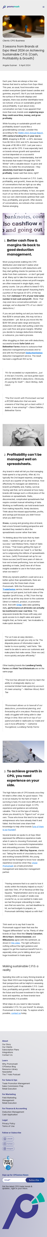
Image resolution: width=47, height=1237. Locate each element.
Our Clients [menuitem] (7, 1047)
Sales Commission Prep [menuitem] (12, 1086)
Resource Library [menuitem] (10, 1069)
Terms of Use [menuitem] (8, 1126)
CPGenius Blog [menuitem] (9, 1066)
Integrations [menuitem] (7, 1052)
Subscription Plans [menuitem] (10, 1049)
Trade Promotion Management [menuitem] (16, 1083)
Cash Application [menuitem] (10, 1114)
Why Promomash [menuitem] (10, 1064)
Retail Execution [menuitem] (9, 1089)
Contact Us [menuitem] (7, 1055)
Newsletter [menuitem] (7, 1072)
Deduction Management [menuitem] (13, 1112)
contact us (16, 1013)
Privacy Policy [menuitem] (8, 1123)
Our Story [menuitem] (6, 1044)
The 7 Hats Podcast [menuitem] (11, 1074)
